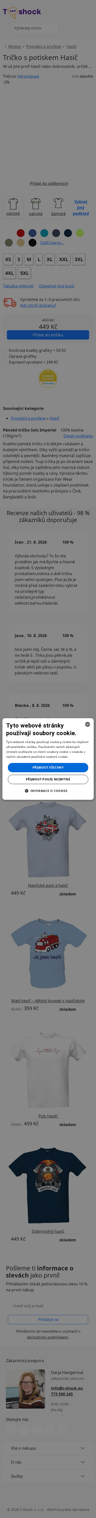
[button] (47, 791)
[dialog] (48, 759)
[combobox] (87, 724)
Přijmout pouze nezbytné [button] (48, 779)
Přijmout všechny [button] (48, 767)
